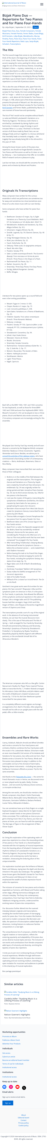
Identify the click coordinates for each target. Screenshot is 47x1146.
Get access (6, 1053)
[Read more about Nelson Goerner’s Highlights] (15, 1010)
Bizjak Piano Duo (8, 31)
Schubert (5, 44)
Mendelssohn (28, 36)
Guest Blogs (38, 33)
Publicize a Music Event (11, 1040)
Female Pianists (16, 33)
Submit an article (8, 1057)
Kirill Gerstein (7, 36)
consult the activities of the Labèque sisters (18, 456)
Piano (36, 27)
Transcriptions (15, 44)
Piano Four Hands (29, 39)
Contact (23, 1120)
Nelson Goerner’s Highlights (17, 1014)
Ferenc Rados (28, 33)
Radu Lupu (24, 41)
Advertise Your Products (11, 1044)
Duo (17, 31)
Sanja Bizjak (33, 41)
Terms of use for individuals (12, 1064)
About (23, 1115)
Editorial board (23, 1118)
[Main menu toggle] (42, 4)
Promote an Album (9, 1036)
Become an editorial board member (15, 1060)
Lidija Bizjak (17, 36)
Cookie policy (23, 1125)
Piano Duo (18, 39)
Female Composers (27, 31)
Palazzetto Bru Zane (23, 777)
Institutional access (9, 1067)
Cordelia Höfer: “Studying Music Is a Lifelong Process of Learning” (20, 999)
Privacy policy (23, 1123)
